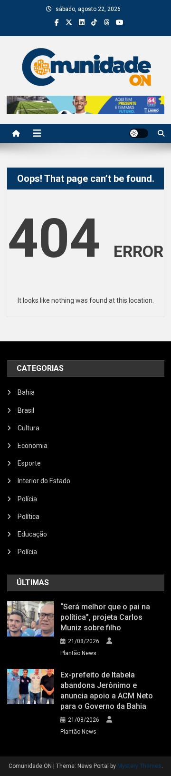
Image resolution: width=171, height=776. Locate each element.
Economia (33, 445)
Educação (32, 534)
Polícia (27, 499)
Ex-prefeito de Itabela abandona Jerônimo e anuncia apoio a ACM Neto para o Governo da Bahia (106, 690)
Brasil (26, 410)
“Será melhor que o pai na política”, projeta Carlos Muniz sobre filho (105, 617)
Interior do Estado (44, 481)
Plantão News (78, 653)
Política (28, 516)
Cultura (28, 428)
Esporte (29, 463)
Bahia (26, 392)
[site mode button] (138, 133)
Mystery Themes (139, 766)
